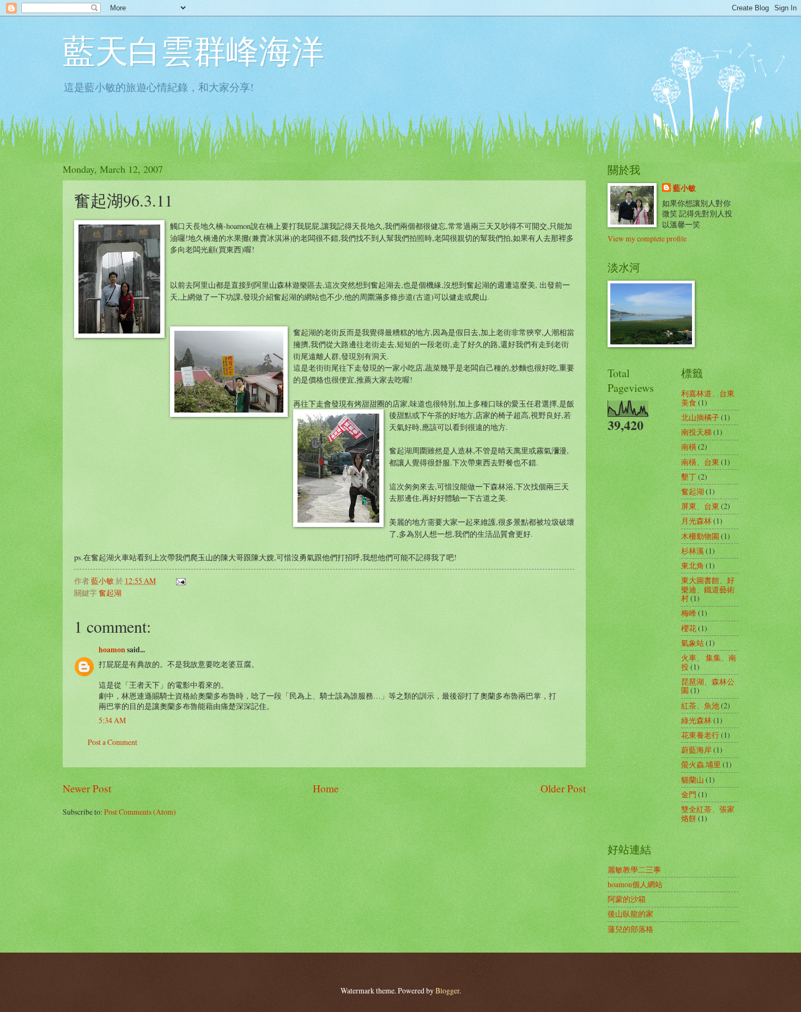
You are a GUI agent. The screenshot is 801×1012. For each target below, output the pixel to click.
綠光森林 (696, 720)
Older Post (563, 788)
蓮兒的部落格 (630, 929)
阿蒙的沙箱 (627, 899)
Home (326, 788)
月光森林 (696, 521)
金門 (688, 794)
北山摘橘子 (700, 417)
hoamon (112, 649)
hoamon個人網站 (635, 884)
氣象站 (692, 643)
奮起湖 (110, 592)
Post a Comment (112, 742)
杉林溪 (692, 551)
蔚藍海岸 (696, 749)
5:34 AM (112, 720)
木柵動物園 (700, 536)
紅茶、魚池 (700, 705)
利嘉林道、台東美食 (708, 398)
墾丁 (688, 476)
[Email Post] (180, 580)
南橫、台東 (700, 462)
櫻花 (688, 628)
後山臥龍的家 (630, 913)
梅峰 (688, 613)
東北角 (692, 565)
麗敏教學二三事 (634, 869)
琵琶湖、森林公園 (708, 686)
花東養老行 (700, 735)
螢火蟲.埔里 (701, 764)
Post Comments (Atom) (140, 812)
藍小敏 (684, 188)
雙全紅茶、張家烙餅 (708, 813)
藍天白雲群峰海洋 (193, 50)
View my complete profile (647, 238)
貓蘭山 (692, 779)
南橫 (688, 446)
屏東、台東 (700, 506)
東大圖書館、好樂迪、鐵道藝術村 (708, 589)
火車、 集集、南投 (708, 662)
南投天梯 (696, 432)
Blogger (447, 990)
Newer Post (87, 788)
